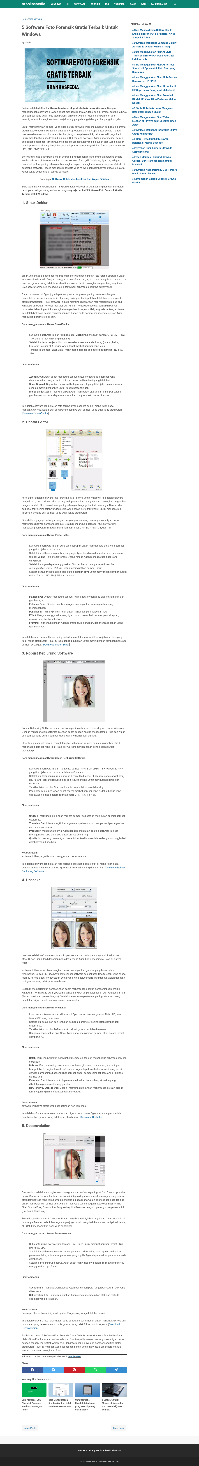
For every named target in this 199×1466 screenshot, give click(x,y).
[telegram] (116, 1370)
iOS (107, 4)
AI (68, 4)
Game (133, 4)
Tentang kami (94, 1450)
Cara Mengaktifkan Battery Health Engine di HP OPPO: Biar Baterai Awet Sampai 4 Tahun (153, 34)
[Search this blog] (175, 4)
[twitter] (53, 1370)
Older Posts (118, 1428)
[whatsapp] (95, 1370)
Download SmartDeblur (35, 413)
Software (79, 4)
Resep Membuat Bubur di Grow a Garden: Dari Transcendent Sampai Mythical (152, 161)
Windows (56, 4)
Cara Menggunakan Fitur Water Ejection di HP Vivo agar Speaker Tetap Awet (154, 121)
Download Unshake (91, 1117)
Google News (74, 1356)
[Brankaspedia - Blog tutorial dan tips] (33, 4)
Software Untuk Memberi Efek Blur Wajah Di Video (80, 179)
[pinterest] (74, 1370)
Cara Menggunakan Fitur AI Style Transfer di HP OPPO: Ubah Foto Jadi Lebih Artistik (153, 55)
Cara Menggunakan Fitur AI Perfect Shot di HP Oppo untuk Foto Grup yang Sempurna (153, 68)
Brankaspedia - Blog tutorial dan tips (103, 1461)
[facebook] (32, 1370)
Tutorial (119, 4)
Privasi (106, 1450)
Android (95, 4)
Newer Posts (30, 1428)
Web (143, 4)
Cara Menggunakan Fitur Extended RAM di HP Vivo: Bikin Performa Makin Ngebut (154, 99)
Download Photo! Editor (56, 644)
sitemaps (116, 1450)
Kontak (81, 1450)
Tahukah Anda (159, 4)
